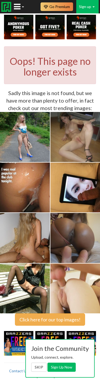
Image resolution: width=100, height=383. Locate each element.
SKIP (39, 367)
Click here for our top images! (50, 319)
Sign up (85, 6)
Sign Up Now (61, 367)
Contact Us (18, 371)
